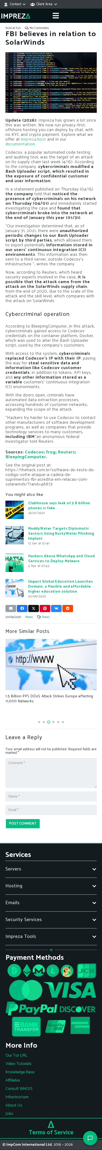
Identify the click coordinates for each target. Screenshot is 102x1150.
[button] (14, 4)
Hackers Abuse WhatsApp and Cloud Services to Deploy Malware (61, 558)
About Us (13, 1105)
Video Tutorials (18, 1063)
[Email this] (10, 608)
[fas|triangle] (51, 1124)
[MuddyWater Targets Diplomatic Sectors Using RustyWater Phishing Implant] (14, 535)
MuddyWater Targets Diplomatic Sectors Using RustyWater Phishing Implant (61, 534)
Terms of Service (51, 1132)
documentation (20, 144)
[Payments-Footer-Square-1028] (51, 1001)
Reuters (66, 452)
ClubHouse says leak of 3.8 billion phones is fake (59, 505)
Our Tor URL (16, 1055)
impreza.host (33, 139)
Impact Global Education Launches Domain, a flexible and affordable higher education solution (60, 586)
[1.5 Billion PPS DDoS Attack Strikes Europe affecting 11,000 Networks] (51, 664)
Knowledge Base (19, 1072)
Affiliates (12, 1080)
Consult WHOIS (18, 1088)
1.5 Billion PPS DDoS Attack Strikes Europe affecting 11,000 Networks (49, 698)
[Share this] (22, 608)
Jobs (9, 1113)
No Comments (39, 28)
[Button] (56, 15)
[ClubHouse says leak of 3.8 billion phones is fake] (14, 510)
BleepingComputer (25, 457)
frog (51, 452)
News (29, 617)
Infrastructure (16, 1097)
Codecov (34, 452)
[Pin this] (45, 608)
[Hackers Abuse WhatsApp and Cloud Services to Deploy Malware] (14, 563)
